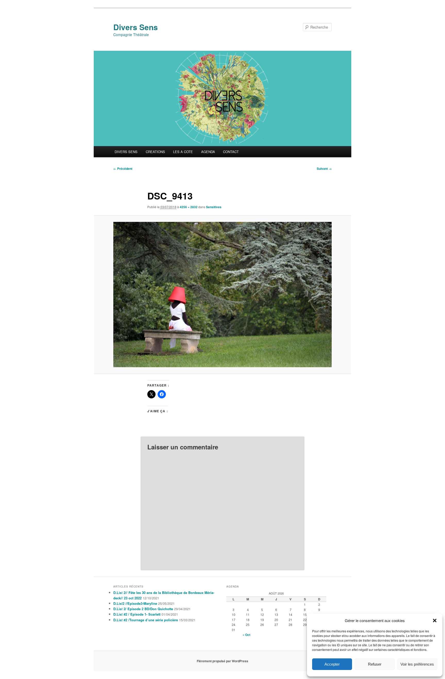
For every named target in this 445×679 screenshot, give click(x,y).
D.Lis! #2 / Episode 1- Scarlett (136, 614)
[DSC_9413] (222, 294)
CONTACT (231, 151)
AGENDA (208, 151)
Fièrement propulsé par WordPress (222, 661)
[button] (434, 620)
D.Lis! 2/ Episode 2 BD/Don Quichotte (143, 608)
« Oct (246, 634)
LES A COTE (183, 151)
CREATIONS (155, 151)
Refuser (374, 664)
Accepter (332, 664)
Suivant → (324, 168)
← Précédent (122, 168)
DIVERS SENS (126, 151)
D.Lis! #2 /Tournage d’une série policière (145, 619)
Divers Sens (135, 26)
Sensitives (213, 207)
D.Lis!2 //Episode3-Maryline (135, 603)
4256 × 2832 (189, 207)
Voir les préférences (417, 664)
